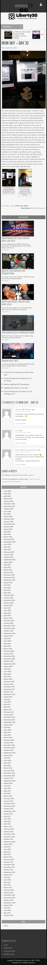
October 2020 (8, 603)
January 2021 (8, 598)
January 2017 (8, 715)
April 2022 (7, 567)
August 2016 (8, 725)
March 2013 (8, 826)
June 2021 (7, 588)
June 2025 (7, 511)
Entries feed (8, 948)
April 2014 (7, 793)
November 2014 (9, 776)
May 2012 (7, 852)
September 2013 (9, 811)
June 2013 (7, 819)
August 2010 (8, 905)
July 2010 (7, 908)
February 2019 (9, 651)
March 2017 (8, 709)
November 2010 (9, 898)
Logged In (31, 475)
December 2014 (9, 773)
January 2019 (8, 654)
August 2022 (8, 562)
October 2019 (8, 631)
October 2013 (8, 809)
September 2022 (9, 560)
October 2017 (8, 692)
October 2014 (8, 778)
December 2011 (9, 864)
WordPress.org (9, 954)
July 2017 (7, 699)
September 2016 (9, 722)
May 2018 (7, 674)
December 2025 (9, 504)
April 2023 (7, 549)
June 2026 (7, 491)
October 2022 (8, 557)
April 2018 (7, 676)
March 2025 (8, 516)
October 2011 (8, 870)
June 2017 (7, 702)
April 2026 (7, 496)
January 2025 (8, 521)
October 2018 (8, 661)
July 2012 (7, 847)
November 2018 (9, 659)
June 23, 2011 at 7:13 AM (22, 411)
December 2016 (9, 717)
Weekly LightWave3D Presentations (16, 384)
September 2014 (9, 781)
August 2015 (8, 755)
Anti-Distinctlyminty (26, 450)
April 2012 (7, 854)
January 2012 (8, 862)
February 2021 (9, 595)
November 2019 (9, 628)
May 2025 (7, 514)
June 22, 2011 (11, 48)
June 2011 (7, 880)
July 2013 (7, 816)
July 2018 (7, 669)
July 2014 (7, 786)
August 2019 (8, 636)
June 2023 (7, 544)
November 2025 (9, 506)
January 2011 (8, 892)
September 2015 (9, 753)
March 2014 (8, 796)
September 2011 (9, 872)
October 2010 (8, 900)
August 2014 (8, 783)
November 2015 (9, 748)
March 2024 (8, 537)
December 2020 (9, 600)
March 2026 (8, 499)
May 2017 (7, 704)
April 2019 (7, 646)
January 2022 (8, 572)
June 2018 (7, 671)
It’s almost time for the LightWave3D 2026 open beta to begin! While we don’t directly (18, 365)
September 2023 (9, 542)
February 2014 (9, 798)
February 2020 (9, 620)
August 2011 (8, 875)
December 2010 (9, 895)
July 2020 (7, 608)
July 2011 (7, 877)
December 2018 (9, 656)
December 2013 (9, 803)
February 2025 (9, 519)
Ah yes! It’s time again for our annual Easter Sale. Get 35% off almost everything (17, 308)
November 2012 (9, 837)
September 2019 (9, 633)
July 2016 (7, 727)
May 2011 (7, 882)
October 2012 (8, 839)
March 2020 (8, 618)
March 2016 (8, 737)
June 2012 (7, 849)
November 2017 (9, 689)
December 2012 (9, 834)
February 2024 (9, 539)
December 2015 (9, 745)
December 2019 (9, 626)
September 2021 (9, 580)
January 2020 (8, 623)
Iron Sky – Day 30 (9, 206)
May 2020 (7, 613)
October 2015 (8, 750)
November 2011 (9, 867)
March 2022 (8, 570)
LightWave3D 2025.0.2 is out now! (16, 388)
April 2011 (7, 885)
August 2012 (8, 844)
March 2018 (8, 679)
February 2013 (9, 829)
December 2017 (9, 687)
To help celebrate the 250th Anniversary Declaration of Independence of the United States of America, (16, 245)
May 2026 (7, 493)
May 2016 (7, 732)
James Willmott (23, 409)
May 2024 (7, 532)
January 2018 (8, 684)
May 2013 (7, 821)
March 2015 (8, 768)
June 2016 (7, 730)
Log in (6, 926)
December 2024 (9, 524)
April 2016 (7, 735)
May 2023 (7, 547)
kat (3, 48)
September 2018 (9, 664)
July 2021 (7, 585)
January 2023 (8, 554)
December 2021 (9, 575)
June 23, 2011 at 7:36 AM (22, 432)
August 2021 (8, 582)
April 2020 (7, 615)
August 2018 (8, 666)
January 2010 (8, 915)
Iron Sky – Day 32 (28, 402)
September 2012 (9, 842)
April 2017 (7, 707)
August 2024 (8, 529)
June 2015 (7, 760)
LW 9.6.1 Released (37, 208)
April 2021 (7, 593)
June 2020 (7, 610)
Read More (5, 250)
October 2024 (8, 527)
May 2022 (7, 565)
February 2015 (9, 770)
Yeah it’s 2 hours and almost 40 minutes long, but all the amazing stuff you (17, 336)
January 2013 (8, 831)
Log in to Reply (20, 423)
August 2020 (8, 605)
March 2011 (8, 887)
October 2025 (8, 509)
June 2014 (7, 788)
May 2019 (7, 643)
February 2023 (9, 552)
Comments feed (9, 951)
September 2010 (9, 903)
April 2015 (7, 765)
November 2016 (9, 720)
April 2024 (7, 534)
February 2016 (9, 740)
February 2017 (9, 712)
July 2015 (7, 758)
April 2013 (7, 824)
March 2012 (8, 857)
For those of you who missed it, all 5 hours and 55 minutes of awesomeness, (18, 277)
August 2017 (8, 697)
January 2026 (8, 501)
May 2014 (7, 791)
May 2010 (7, 913)
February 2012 (9, 859)
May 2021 (7, 590)
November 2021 (9, 577)
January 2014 (8, 801)
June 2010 (7, 910)
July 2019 (7, 638)
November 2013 (9, 806)
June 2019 (7, 641)
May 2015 (7, 763)
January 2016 (8, 742)
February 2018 (9, 681)
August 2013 (8, 814)
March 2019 (8, 648)
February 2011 (9, 890)
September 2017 (9, 694)
